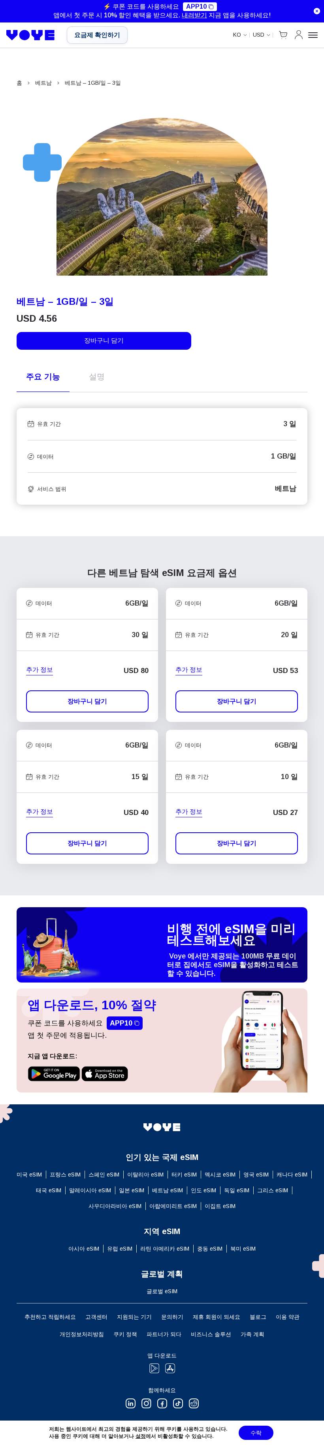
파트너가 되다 (164, 1334)
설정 (141, 1436)
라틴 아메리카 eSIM (164, 1248)
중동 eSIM (209, 1248)
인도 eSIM (203, 1190)
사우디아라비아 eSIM (115, 1206)
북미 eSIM (243, 1248)
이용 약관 (288, 1317)
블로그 (258, 1317)
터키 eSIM (184, 1174)
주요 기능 (43, 376)
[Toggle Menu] (313, 35)
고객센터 (96, 1317)
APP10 (196, 6)
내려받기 (194, 15)
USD (258, 35)
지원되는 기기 (134, 1317)
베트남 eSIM (167, 1190)
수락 (256, 1433)
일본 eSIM (131, 1190)
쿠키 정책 (125, 1334)
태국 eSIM (48, 1190)
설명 (97, 376)
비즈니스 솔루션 (211, 1334)
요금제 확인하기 (97, 35)
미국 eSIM (29, 1174)
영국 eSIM (256, 1174)
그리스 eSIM (272, 1190)
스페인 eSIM (104, 1174)
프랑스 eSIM (65, 1174)
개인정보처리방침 (82, 1334)
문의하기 (172, 1317)
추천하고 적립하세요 (50, 1317)
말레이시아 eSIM (90, 1190)
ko (237, 35)
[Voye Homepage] (30, 35)
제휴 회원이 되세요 (216, 1317)
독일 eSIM (236, 1190)
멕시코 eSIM (220, 1174)
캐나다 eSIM (292, 1174)
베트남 (43, 83)
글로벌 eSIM (162, 1291)
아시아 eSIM (83, 1248)
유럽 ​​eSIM (119, 1248)
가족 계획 (252, 1334)
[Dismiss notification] (317, 11)
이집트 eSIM (220, 1206)
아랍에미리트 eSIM (173, 1206)
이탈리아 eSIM (145, 1174)
